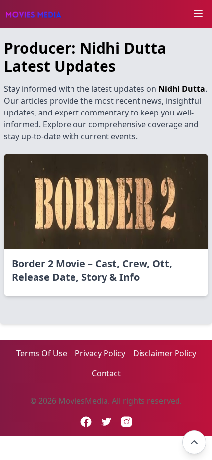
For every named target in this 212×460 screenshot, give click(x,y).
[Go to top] (194, 442)
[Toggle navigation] (198, 14)
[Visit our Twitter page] (106, 422)
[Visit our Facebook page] (86, 422)
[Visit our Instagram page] (126, 422)
